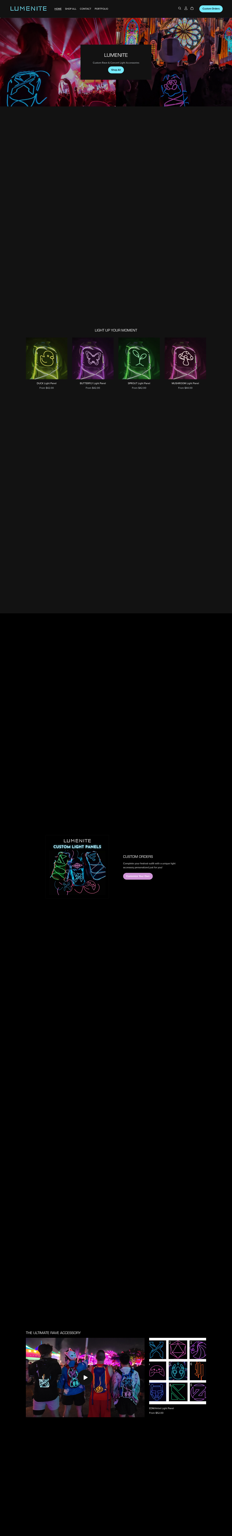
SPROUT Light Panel (139, 383)
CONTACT (85, 8)
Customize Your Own (138, 876)
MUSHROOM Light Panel (185, 383)
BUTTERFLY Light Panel (93, 383)
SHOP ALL (70, 8)
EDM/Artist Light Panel (161, 1408)
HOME (58, 8)
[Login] (186, 8)
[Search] (179, 8)
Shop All (116, 69)
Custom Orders (211, 8)
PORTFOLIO (101, 8)
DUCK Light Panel (47, 383)
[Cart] (193, 8)
